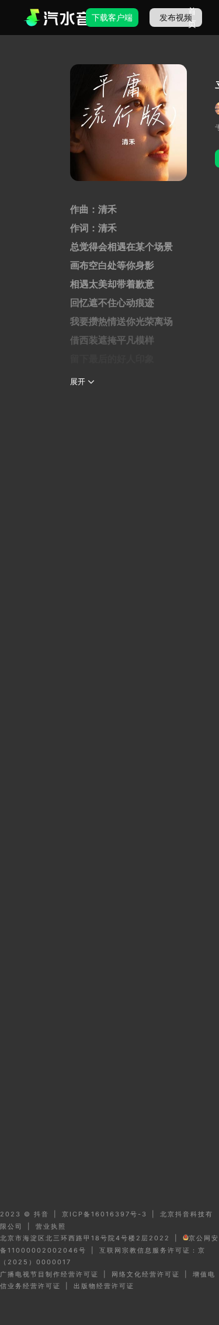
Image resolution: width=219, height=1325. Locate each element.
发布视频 (175, 17)
